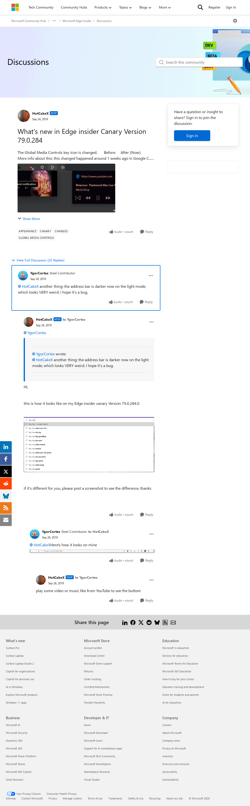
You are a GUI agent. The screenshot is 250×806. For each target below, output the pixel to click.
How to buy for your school (178, 679)
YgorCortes (39, 273)
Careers (167, 725)
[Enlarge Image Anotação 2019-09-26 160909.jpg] (92, 551)
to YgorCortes (74, 319)
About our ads (174, 798)
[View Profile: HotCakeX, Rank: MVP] (24, 116)
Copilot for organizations (20, 671)
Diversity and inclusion (175, 764)
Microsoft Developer (96, 733)
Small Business (14, 779)
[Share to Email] (173, 622)
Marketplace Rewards (97, 772)
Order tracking (92, 679)
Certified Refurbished (96, 687)
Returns (88, 671)
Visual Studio (92, 779)
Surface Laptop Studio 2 (20, 663)
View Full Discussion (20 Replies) (40, 260)
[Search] (200, 7)
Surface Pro (12, 648)
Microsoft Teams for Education (180, 663)
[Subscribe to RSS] (165, 622)
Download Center (94, 655)
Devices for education (175, 655)
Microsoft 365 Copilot (18, 772)
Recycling (154, 798)
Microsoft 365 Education (176, 671)
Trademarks (115, 798)
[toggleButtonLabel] (235, 20)
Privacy (53, 798)
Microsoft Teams (15, 764)
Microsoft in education (175, 648)
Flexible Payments (94, 702)
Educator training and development (183, 687)
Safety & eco (135, 798)
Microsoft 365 (14, 748)
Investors (167, 756)
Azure (87, 725)
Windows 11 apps (16, 702)
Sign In (231, 7)
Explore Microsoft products (22, 695)
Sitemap (11, 798)
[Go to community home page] (15, 7)
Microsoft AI (13, 725)
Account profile (93, 648)
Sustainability (170, 779)
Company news (171, 740)
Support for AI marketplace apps (103, 748)
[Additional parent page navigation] (54, 20)
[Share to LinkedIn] (124, 622)
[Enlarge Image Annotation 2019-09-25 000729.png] (89, 444)
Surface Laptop (14, 655)
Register (214, 7)
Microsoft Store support (98, 663)
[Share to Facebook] (132, 622)
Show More (31, 218)
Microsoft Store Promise (98, 695)
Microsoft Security (16, 733)
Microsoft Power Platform (21, 756)
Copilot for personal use (20, 679)
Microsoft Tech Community (99, 756)
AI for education (171, 702)
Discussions (104, 21)
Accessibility (169, 772)
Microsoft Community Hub (28, 21)
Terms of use (95, 798)
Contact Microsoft (32, 798)
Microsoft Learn (93, 740)
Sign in (192, 135)
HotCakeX (40, 113)
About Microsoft (171, 733)
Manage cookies (72, 798)
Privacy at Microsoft (174, 748)
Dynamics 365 (14, 740)
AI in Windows (14, 687)
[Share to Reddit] (149, 622)
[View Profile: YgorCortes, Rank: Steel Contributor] (23, 275)
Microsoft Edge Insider (76, 21)
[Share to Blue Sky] (157, 622)
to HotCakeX (98, 531)
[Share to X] (141, 622)
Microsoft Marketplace (97, 764)
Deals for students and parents (180, 695)
